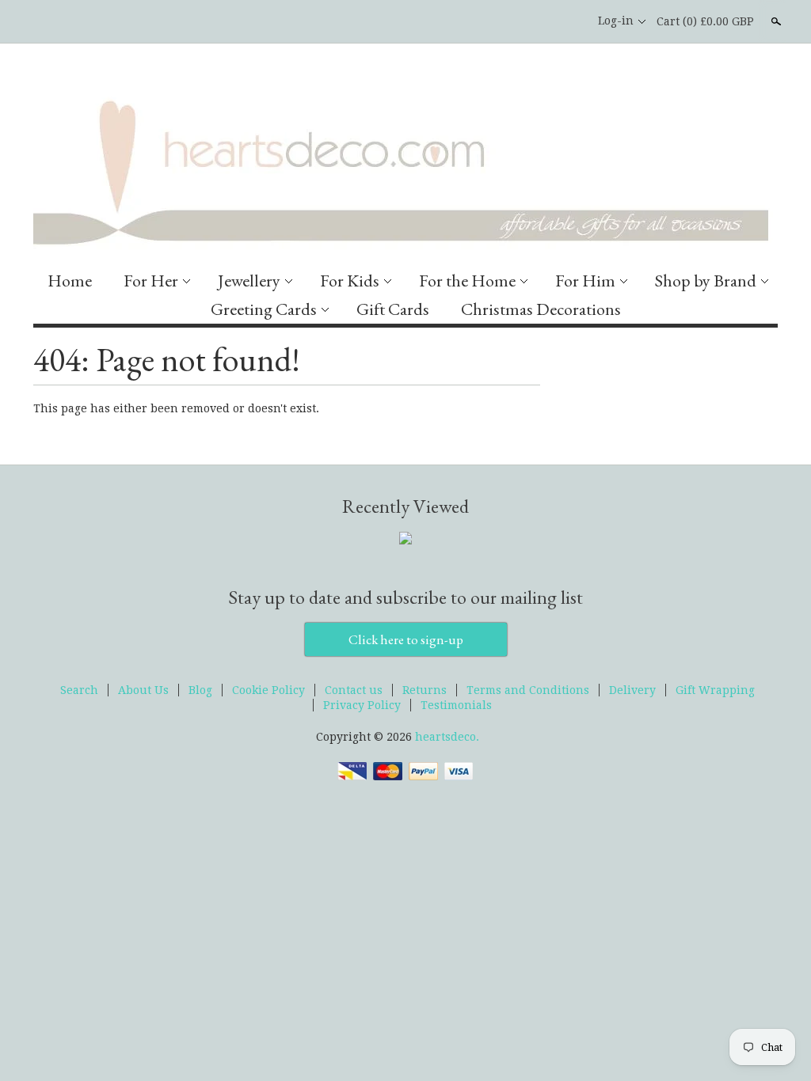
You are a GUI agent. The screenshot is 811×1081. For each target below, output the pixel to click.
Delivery (632, 690)
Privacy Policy (362, 705)
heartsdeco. (447, 736)
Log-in (616, 20)
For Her (151, 280)
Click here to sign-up (405, 639)
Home (70, 280)
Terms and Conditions (527, 690)
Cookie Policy (268, 690)
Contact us (354, 690)
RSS (512, 21)
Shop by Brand (705, 280)
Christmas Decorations (541, 309)
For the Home (467, 280)
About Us (143, 690)
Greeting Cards (264, 309)
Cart (705, 21)
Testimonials (456, 705)
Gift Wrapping (715, 690)
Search (774, 21)
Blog (200, 690)
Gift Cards (392, 309)
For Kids (349, 280)
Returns (424, 690)
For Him (585, 280)
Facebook (539, 21)
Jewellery (249, 280)
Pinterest (566, 21)
